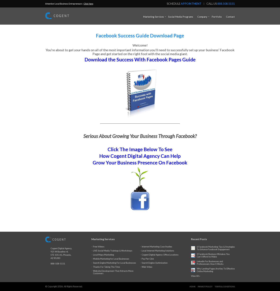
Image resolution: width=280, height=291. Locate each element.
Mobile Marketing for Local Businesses (111, 258)
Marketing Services (153, 16)
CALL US (220, 3)
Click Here (88, 3)
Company (202, 16)
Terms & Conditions (225, 286)
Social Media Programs (180, 16)
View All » (195, 276)
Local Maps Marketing (103, 254)
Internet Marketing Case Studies (157, 246)
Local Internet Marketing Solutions (158, 250)
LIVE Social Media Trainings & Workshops (112, 250)
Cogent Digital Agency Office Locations (160, 254)
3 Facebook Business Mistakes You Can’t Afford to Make (213, 255)
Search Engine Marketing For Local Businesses (114, 263)
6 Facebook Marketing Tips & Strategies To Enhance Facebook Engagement (216, 248)
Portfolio (217, 16)
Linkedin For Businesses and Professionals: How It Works (210, 262)
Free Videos (98, 246)
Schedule (184, 3)
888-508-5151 (58, 263)
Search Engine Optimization (155, 263)
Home (193, 286)
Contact (230, 16)
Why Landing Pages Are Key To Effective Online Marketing (216, 270)
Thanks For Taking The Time (106, 267)
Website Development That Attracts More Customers (113, 272)
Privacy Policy (205, 286)
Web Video (147, 267)
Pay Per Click (148, 258)
